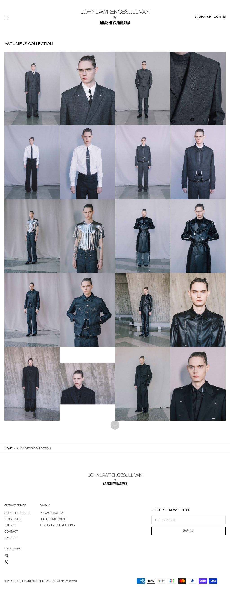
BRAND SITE (13, 519)
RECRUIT (10, 538)
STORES (10, 525)
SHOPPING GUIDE (16, 513)
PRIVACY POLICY (51, 513)
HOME (8, 448)
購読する (188, 530)
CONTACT (11, 531)
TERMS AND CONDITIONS (57, 525)
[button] (7, 17)
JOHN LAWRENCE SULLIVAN (32, 581)
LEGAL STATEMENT (53, 519)
